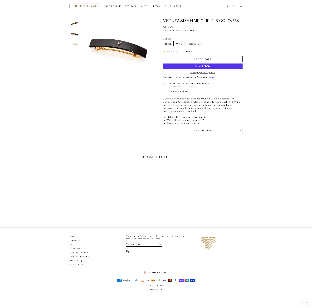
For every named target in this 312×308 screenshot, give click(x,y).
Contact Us (74, 241)
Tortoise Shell (195, 43)
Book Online (113, 6)
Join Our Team (173, 6)
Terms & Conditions (79, 256)
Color (167, 39)
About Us (73, 236)
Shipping (167, 30)
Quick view (90, 203)
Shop (144, 6)
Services (131, 6)
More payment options (202, 72)
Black (168, 43)
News (156, 6)
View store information (180, 91)
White (179, 43)
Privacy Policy (75, 260)
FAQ (71, 244)
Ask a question (203, 131)
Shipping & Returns (78, 252)
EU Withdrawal (76, 264)
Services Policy (76, 248)
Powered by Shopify (156, 289)
